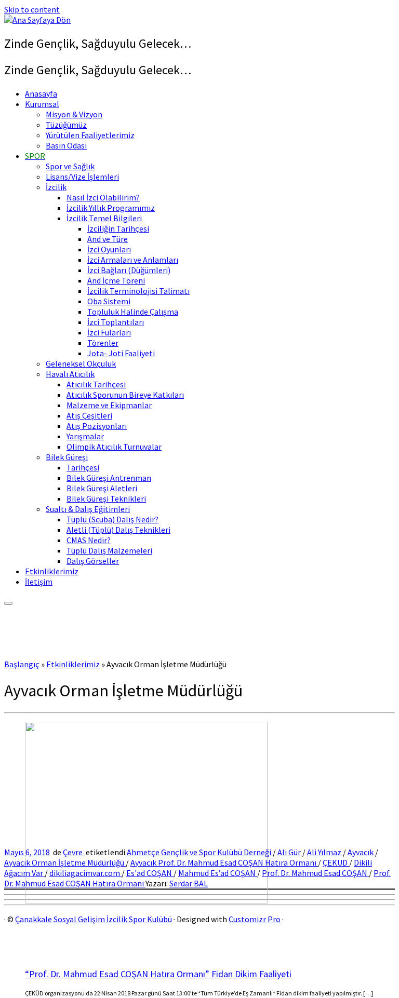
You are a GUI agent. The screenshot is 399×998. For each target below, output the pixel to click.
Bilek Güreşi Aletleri (101, 488)
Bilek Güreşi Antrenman (108, 478)
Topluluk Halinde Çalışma (132, 311)
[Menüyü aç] (8, 603)
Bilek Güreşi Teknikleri (106, 498)
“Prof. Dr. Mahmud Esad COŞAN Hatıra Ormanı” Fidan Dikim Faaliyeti (158, 974)
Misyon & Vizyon (74, 114)
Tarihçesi (82, 467)
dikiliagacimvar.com (85, 873)
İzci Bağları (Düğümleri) (128, 270)
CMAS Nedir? (88, 540)
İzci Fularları (109, 332)
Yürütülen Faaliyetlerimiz (90, 135)
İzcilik (56, 187)
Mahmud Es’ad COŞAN (217, 873)
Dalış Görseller (92, 561)
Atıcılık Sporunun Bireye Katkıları (125, 394)
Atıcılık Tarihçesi (96, 384)
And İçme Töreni (116, 280)
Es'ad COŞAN (150, 873)
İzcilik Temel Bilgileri (104, 218)
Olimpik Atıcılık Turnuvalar (114, 446)
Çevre (73, 852)
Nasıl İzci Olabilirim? (103, 197)
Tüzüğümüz (66, 124)
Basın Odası (66, 145)
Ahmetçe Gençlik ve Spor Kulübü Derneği (200, 852)
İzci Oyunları (109, 249)
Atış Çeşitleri (89, 415)
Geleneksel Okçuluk (81, 363)
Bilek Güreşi (67, 457)
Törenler (102, 343)
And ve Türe (107, 239)
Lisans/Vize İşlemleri (82, 176)
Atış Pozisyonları (96, 426)
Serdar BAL (188, 883)
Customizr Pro (255, 919)
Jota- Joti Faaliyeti (121, 353)
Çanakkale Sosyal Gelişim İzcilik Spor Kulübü (93, 919)
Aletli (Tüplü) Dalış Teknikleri (118, 529)
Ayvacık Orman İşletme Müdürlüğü (65, 862)
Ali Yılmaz (325, 852)
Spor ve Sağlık (70, 166)
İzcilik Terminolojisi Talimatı (138, 291)
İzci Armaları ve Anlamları (132, 259)
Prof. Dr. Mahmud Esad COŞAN (315, 873)
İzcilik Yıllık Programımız (110, 208)
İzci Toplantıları (115, 322)
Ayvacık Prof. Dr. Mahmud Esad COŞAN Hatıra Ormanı (224, 862)
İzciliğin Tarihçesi (118, 228)
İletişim (38, 581)
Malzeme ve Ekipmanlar (109, 405)
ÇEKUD (336, 862)
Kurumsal (42, 104)
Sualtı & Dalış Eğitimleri (88, 509)
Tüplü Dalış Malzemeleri (109, 550)
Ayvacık (361, 852)
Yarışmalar (85, 436)
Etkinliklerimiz (51, 571)
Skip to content (32, 9)
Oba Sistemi (108, 301)
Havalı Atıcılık (70, 374)
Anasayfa (41, 93)
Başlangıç (21, 664)
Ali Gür (289, 852)
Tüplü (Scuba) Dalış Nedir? (112, 519)
